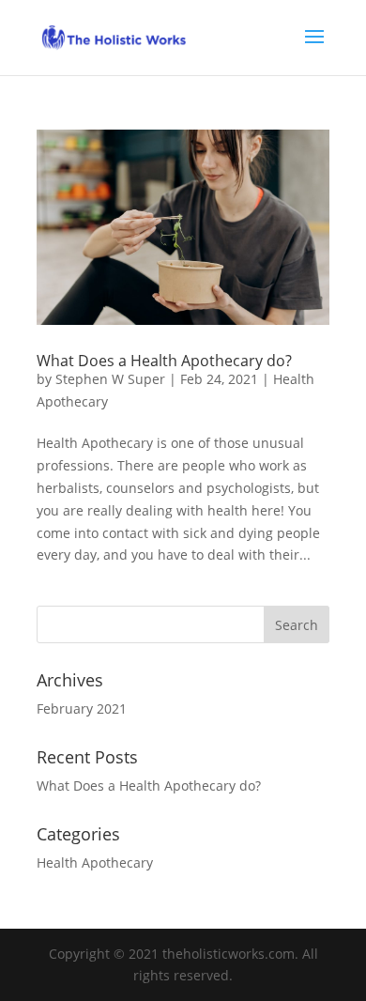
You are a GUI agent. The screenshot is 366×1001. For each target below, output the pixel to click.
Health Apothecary (95, 862)
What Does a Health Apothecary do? (164, 360)
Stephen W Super (110, 379)
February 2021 (82, 708)
